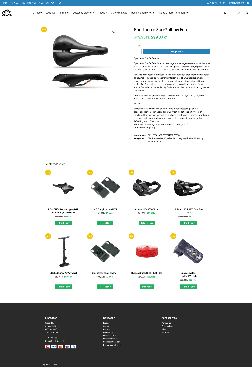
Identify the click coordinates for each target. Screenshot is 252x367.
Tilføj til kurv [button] (63, 223)
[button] (113, 32)
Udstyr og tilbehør (185, 138)
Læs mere (147, 287)
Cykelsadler (170, 138)
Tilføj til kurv (177, 51)
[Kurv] (238, 12)
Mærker (64, 12)
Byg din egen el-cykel (143, 12)
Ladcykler (51, 12)
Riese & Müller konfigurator (174, 12)
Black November (156, 138)
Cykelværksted (119, 12)
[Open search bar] (246, 13)
